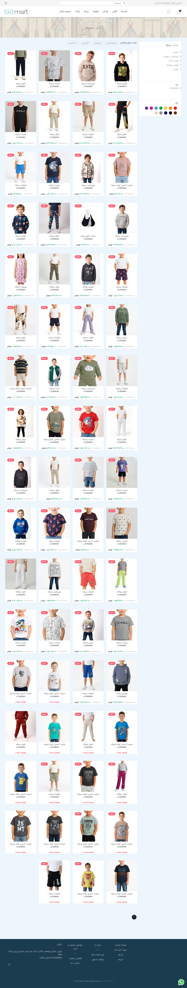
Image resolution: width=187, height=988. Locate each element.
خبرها (120, 959)
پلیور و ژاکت (173, 60)
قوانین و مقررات (75, 958)
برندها (86, 11)
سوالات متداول (98, 959)
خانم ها (124, 11)
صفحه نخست (120, 945)
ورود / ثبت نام (120, 949)
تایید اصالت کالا (97, 954)
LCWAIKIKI (173, 88)
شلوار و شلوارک (172, 65)
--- (75, 953)
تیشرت (175, 52)
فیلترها (95, 11)
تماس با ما (75, 963)
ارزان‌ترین (97, 42)
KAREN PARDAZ (107, 981)
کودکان (105, 11)
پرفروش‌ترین (111, 42)
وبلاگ (77, 11)
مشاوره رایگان (65, 11)
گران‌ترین (85, 42)
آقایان (114, 11)
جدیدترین (72, 42)
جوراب (175, 69)
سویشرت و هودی (171, 56)
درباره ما (98, 945)
